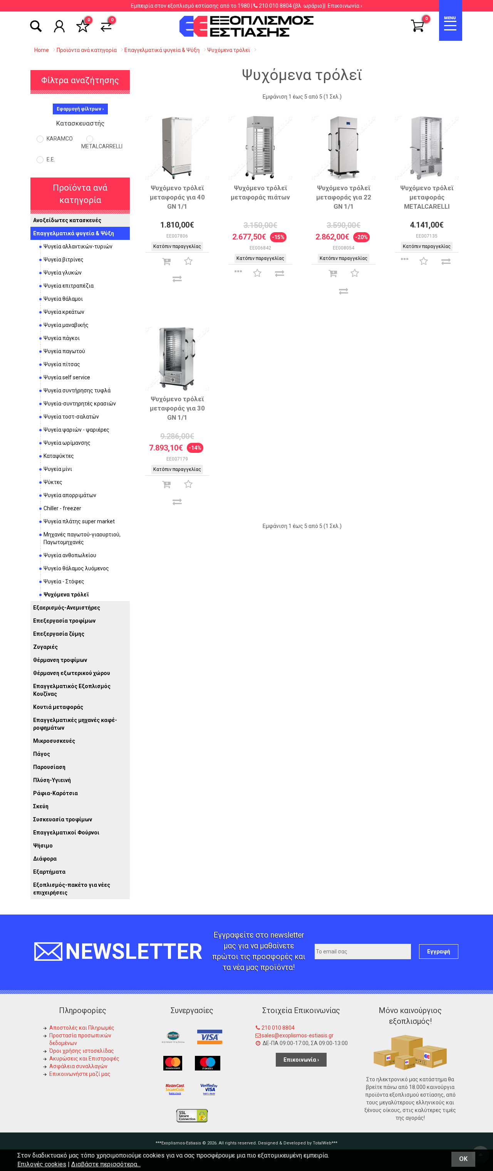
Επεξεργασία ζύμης (58, 634)
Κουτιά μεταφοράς (58, 707)
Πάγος (41, 754)
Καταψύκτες (59, 456)
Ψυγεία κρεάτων (64, 312)
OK (463, 1159)
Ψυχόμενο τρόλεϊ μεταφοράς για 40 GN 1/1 (177, 197)
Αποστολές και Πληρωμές (81, 1028)
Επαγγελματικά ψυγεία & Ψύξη (73, 233)
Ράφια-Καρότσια (55, 793)
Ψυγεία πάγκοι (62, 338)
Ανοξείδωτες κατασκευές (67, 220)
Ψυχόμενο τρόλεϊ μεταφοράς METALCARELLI (427, 197)
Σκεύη (41, 806)
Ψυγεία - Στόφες (64, 581)
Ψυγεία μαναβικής (66, 325)
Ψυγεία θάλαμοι (63, 299)
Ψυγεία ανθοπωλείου (70, 555)
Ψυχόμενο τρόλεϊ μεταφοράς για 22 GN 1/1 (343, 197)
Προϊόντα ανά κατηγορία (80, 194)
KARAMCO (59, 139)
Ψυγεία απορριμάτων (70, 495)
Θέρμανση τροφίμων (60, 660)
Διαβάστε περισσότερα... (106, 1164)
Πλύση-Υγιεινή (52, 780)
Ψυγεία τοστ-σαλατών (71, 417)
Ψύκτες (53, 482)
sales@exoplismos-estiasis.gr (298, 1035)
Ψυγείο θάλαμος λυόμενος (76, 568)
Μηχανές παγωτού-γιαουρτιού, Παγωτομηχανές (82, 538)
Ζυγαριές (45, 647)
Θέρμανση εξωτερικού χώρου (71, 673)
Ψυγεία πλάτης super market (79, 521)
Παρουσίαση (49, 767)
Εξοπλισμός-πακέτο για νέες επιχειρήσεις (71, 889)
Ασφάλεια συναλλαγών (78, 1066)
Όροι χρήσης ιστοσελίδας (81, 1051)
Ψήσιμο (43, 846)
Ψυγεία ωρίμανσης (67, 443)
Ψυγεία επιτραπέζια (69, 286)
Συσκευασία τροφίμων (62, 819)
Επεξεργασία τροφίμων (64, 621)
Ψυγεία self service (67, 377)
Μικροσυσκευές (54, 741)
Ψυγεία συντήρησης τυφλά (77, 390)
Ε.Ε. (50, 159)
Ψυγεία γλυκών (63, 273)
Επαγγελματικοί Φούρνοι (66, 832)
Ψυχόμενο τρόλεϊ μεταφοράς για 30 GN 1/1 (177, 408)
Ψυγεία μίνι (58, 469)
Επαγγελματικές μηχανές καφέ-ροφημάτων (75, 724)
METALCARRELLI (101, 146)
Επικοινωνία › (345, 6)
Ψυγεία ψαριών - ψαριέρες (76, 430)
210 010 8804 (275, 6)
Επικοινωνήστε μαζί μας (80, 1074)
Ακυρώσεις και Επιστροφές (84, 1058)
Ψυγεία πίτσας (62, 364)
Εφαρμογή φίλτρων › (80, 109)
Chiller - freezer (62, 508)
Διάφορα (45, 859)
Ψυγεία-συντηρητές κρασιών (80, 403)
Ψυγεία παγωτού (64, 351)
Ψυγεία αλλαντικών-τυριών (78, 246)
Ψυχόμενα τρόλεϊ (66, 594)
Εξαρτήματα (49, 872)
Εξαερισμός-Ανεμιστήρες (66, 608)
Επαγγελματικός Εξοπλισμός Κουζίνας (72, 690)
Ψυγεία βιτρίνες (64, 259)
